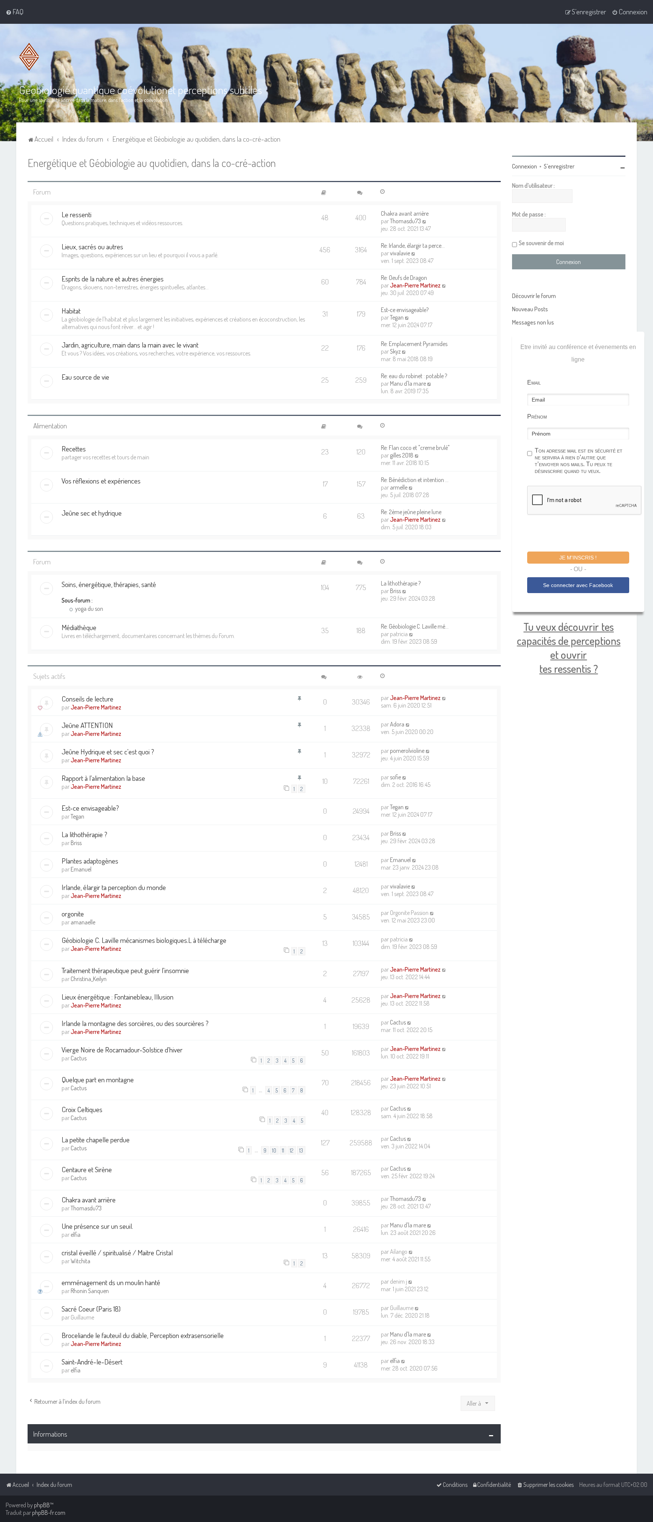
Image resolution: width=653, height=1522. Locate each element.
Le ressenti (76, 214)
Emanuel (81, 869)
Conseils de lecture (87, 698)
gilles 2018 (401, 455)
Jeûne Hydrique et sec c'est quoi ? (108, 751)
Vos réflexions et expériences (101, 480)
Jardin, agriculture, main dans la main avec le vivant (130, 344)
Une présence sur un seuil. (97, 1226)
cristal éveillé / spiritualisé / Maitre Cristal (117, 1252)
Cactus (398, 1022)
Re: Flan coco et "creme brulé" (415, 447)
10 (274, 1150)
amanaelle (83, 922)
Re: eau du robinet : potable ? (414, 376)
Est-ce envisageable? (405, 310)
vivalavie (400, 253)
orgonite (73, 913)
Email (534, 382)
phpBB (42, 1505)
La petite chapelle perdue (96, 1139)
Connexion (524, 166)
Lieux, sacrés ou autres (92, 246)
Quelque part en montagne (98, 1079)
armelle (398, 487)
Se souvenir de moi (541, 243)
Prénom (537, 416)
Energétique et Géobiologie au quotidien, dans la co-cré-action (152, 163)
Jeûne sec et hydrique (92, 513)
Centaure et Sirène (87, 1169)
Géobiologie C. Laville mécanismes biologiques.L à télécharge (144, 940)
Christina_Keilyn (89, 979)
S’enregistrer (559, 166)
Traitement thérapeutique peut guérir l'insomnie (125, 970)
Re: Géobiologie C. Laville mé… (415, 626)
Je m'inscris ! (578, 558)
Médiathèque (79, 627)
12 (292, 1150)
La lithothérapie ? (401, 583)
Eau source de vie (85, 377)
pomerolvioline (407, 750)
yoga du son (88, 608)
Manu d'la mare (408, 383)
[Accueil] (29, 57)
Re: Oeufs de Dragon (404, 277)
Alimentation (50, 425)
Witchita (80, 1261)
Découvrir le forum (534, 296)
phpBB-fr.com (48, 1512)
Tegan (397, 317)
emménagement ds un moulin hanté (111, 1282)
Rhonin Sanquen (90, 1291)
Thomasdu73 (405, 221)
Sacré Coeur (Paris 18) (91, 1308)
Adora (397, 724)
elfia (75, 1234)
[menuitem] (14, 11)
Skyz (395, 351)
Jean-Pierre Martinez (415, 285)
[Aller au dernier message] (444, 698)
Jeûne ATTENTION (87, 725)
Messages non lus (533, 322)
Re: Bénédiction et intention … (415, 480)
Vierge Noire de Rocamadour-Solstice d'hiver (122, 1049)
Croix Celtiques (82, 1109)
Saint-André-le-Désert (92, 1361)
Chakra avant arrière (405, 213)
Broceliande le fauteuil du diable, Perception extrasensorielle (143, 1335)
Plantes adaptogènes (90, 860)
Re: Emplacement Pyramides (414, 344)
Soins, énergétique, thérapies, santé (109, 584)
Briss (395, 591)
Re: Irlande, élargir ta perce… (413, 245)
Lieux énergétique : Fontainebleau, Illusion (117, 996)
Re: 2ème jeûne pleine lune (411, 512)
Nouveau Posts (530, 309)
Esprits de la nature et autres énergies (113, 278)
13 (301, 1150)
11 (283, 1150)
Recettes (74, 448)
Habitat (71, 310)
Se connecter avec (578, 585)
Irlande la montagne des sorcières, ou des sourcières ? (135, 1023)
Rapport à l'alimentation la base (103, 778)
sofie (395, 777)
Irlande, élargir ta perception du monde (114, 887)
